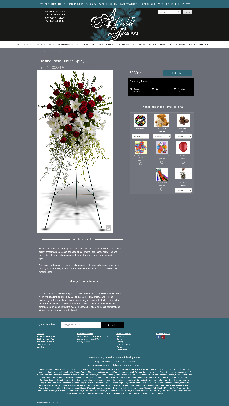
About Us (120, 336)
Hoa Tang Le (139, 44)
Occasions (87, 44)
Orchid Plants (105, 44)
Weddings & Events (185, 44)
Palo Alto (122, 361)
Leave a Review (123, 344)
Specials (40, 44)
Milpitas (76, 372)
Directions (41, 347)
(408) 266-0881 (56, 21)
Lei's (51, 44)
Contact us (120, 339)
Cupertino (76, 380)
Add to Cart (177, 73)
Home (39, 51)
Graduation (123, 44)
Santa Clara (51, 377)
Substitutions (121, 349)
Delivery (119, 342)
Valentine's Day (24, 44)
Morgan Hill (99, 361)
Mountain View (111, 361)
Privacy (119, 347)
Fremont (84, 372)
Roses (152, 44)
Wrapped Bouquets (68, 44)
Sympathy (164, 44)
